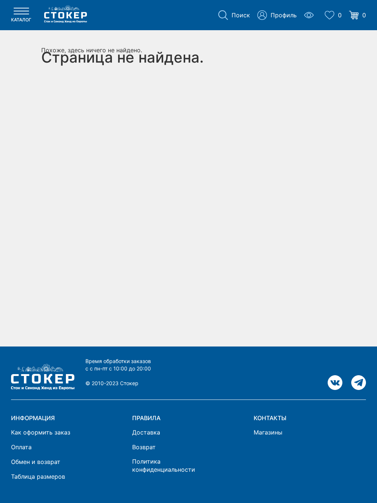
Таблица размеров (38, 476)
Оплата (21, 447)
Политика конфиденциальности (163, 465)
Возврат (144, 447)
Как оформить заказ (40, 432)
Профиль (284, 15)
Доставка (146, 432)
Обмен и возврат (35, 461)
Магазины (268, 432)
